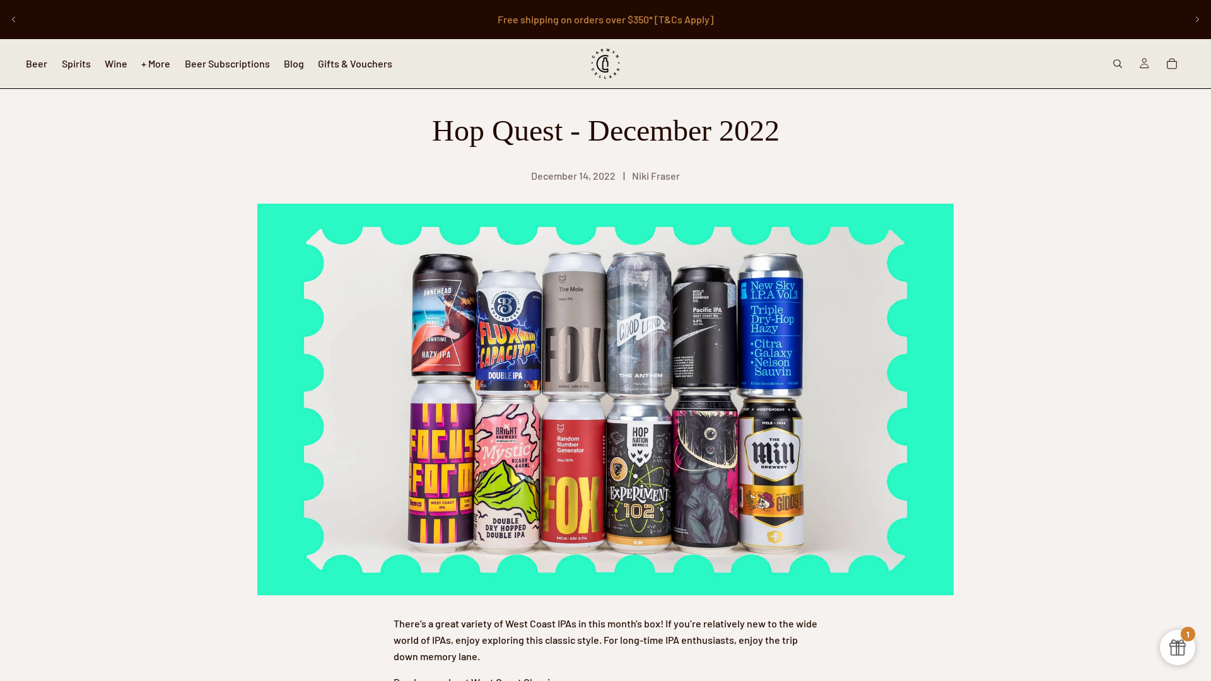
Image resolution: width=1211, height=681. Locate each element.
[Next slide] (1197, 19)
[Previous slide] (14, 19)
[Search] (1118, 64)
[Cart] (1172, 64)
